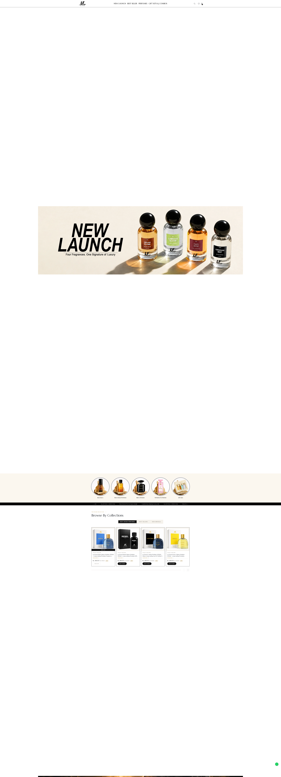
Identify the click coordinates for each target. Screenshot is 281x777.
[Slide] (140, 240)
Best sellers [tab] (143, 521)
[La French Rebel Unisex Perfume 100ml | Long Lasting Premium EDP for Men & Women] (128, 539)
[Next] (188, 570)
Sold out (97, 563)
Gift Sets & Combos (158, 3)
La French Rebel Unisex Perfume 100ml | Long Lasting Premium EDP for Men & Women (127, 556)
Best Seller (132, 3)
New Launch (120, 3)
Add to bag (122, 563)
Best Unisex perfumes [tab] (127, 521)
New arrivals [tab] (156, 521)
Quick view (104, 549)
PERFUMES (143, 3)
